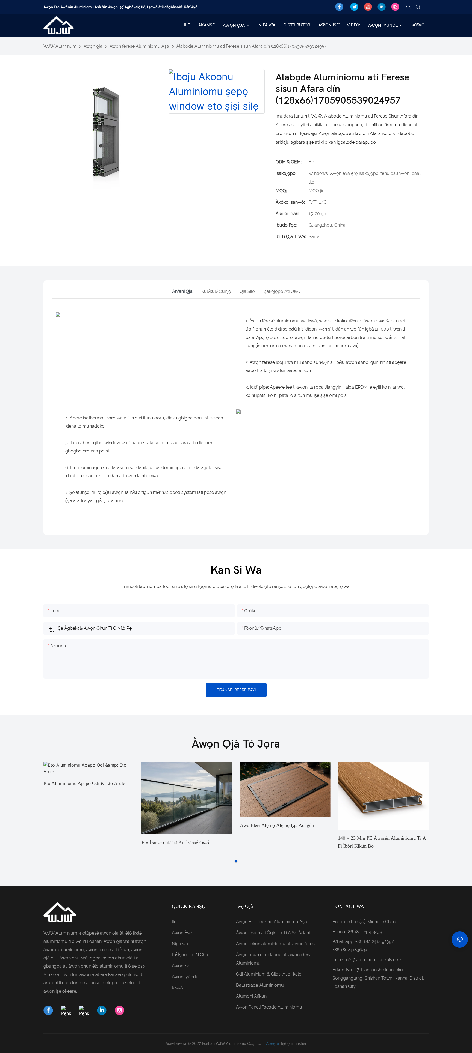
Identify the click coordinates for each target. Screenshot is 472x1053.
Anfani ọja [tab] (182, 291)
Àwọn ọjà (93, 46)
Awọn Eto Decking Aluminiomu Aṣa (271, 921)
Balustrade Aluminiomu (260, 985)
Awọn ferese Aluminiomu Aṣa (139, 46)
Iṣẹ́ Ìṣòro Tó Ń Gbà (190, 954)
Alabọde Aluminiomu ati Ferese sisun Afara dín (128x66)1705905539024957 (251, 46)
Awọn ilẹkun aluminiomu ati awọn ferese (276, 943)
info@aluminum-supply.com (373, 959)
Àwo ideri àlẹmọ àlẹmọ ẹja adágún (277, 825)
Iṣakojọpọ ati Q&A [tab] (281, 291)
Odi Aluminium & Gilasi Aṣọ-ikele (268, 974)
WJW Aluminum (59, 46)
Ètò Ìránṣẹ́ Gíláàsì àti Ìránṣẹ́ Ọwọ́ (175, 842)
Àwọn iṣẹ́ (180, 965)
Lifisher (300, 1043)
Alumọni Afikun (251, 996)
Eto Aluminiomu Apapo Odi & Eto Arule (84, 783)
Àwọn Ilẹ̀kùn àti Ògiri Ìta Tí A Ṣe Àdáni (273, 932)
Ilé (174, 921)
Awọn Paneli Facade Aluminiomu (269, 1007)
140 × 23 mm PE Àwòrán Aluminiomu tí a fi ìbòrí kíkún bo (382, 842)
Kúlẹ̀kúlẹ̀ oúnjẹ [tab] (216, 291)
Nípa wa (180, 943)
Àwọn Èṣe (182, 932)
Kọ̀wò (177, 988)
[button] (236, 861)
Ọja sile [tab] (247, 291)
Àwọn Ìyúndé (185, 976)
